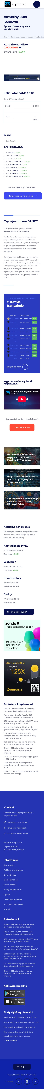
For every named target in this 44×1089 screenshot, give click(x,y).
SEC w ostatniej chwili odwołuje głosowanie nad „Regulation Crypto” (21, 728)
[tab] (22, 221)
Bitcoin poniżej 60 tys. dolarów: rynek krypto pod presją (21, 772)
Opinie (7, 894)
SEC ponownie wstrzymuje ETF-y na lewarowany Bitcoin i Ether (22, 501)
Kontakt (7, 909)
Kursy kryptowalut (18, 37)
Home (6, 37)
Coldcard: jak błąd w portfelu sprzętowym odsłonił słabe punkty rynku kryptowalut (20, 735)
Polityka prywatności (13, 870)
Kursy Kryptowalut (13, 889)
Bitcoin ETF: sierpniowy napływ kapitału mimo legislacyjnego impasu (18, 750)
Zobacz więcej (10, 1040)
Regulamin (9, 865)
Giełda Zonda (10, 875)
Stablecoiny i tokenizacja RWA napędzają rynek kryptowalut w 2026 (19, 765)
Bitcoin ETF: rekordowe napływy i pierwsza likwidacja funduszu (21, 457)
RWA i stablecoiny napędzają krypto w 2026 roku (21, 757)
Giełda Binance (11, 880)
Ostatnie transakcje (13, 899)
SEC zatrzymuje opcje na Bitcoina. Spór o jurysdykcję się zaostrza (20, 743)
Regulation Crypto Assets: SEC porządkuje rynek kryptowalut (22, 479)
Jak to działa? (10, 885)
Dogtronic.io (32, 1075)
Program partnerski (13, 904)
